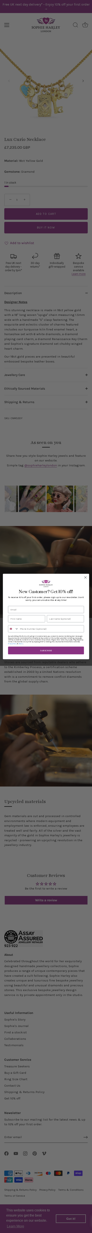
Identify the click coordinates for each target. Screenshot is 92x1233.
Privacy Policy (12, 644)
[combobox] (13, 628)
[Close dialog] (85, 577)
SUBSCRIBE (46, 650)
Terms (21, 644)
